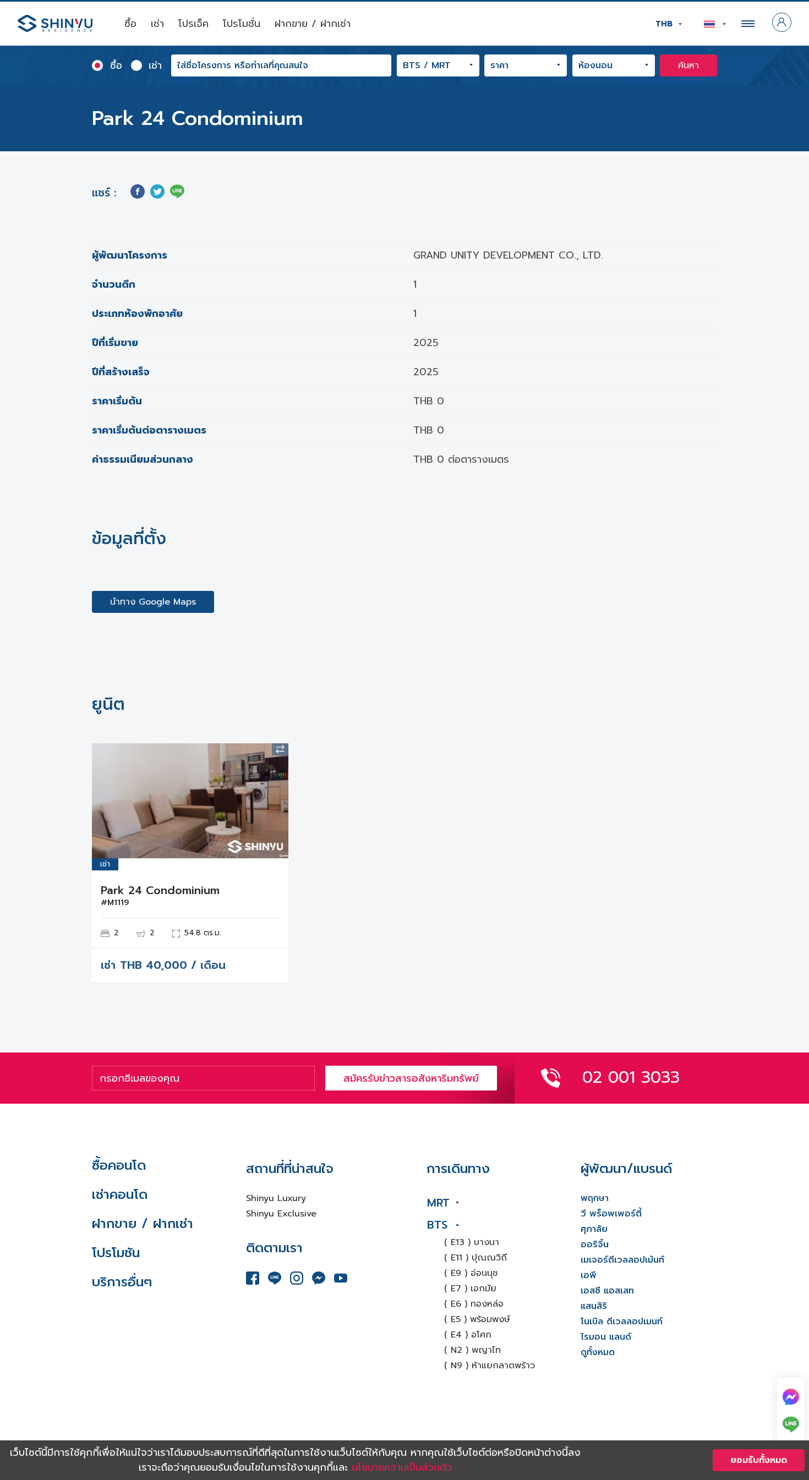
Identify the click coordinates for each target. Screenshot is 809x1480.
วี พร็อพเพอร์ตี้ (611, 1213)
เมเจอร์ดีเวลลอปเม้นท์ (622, 1260)
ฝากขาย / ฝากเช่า (313, 23)
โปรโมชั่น (241, 23)
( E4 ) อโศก (467, 1334)
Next (272, 801)
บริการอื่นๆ (122, 1282)
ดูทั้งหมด (598, 1352)
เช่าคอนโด (119, 1194)
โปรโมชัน (116, 1252)
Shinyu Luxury (276, 1198)
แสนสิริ (594, 1306)
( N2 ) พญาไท (472, 1350)
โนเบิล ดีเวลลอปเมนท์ (622, 1321)
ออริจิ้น (595, 1244)
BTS (437, 1224)
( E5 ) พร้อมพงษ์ (477, 1319)
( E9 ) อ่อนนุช (471, 1273)
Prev (108, 801)
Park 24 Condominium (160, 890)
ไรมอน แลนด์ (606, 1337)
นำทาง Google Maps (153, 602)
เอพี (589, 1275)
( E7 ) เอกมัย (470, 1288)
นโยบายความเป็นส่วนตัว (402, 1467)
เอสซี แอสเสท (607, 1290)
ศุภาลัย (594, 1229)
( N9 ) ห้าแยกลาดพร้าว (489, 1365)
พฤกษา (595, 1198)
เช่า (157, 23)
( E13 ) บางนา (471, 1242)
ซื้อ (130, 23)
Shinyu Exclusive (281, 1213)
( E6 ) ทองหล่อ (474, 1304)
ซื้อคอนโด (119, 1165)
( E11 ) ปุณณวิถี (475, 1257)
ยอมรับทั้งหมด (758, 1460)
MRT (438, 1202)
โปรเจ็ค (193, 23)
